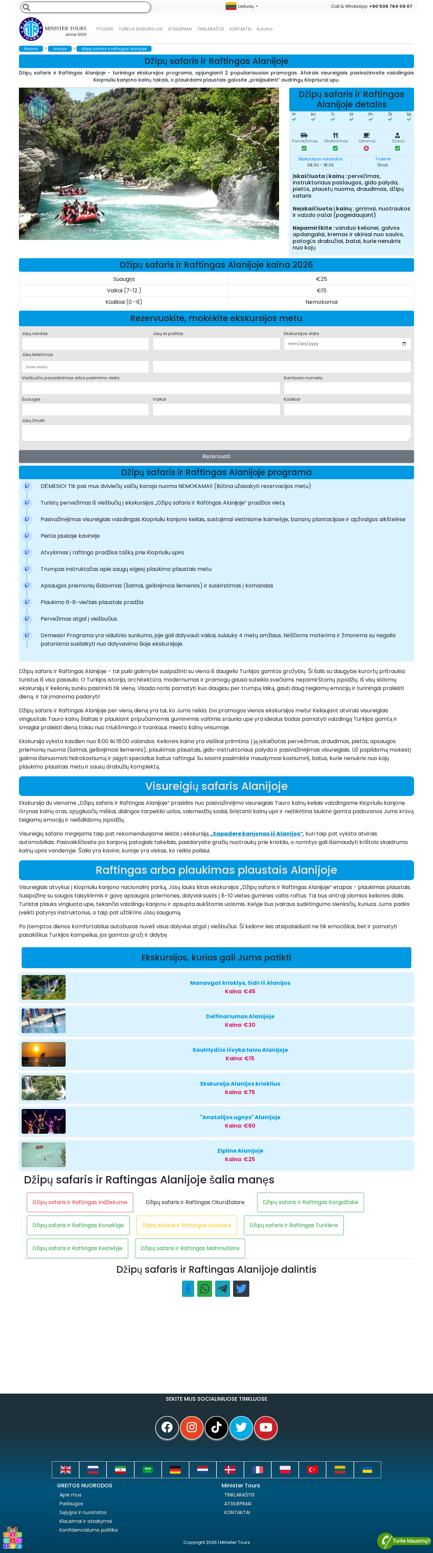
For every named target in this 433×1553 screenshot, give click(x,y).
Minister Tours (65, 31)
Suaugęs (31, 399)
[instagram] (192, 1428)
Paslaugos (71, 1503)
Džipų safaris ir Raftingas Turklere (294, 1225)
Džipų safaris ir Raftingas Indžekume (80, 1202)
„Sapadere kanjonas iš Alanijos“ (256, 834)
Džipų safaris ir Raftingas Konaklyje (78, 1225)
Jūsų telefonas (37, 354)
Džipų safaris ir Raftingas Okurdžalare (195, 1202)
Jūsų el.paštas (168, 333)
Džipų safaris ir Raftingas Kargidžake (310, 1202)
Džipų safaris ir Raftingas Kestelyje (77, 1248)
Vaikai (159, 399)
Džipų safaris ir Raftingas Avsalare (186, 1225)
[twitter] (241, 1428)
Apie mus (71, 1494)
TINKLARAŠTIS (239, 1494)
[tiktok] (216, 1428)
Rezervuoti (216, 456)
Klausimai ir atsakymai (86, 1521)
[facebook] (167, 1428)
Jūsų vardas (35, 333)
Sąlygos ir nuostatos (83, 1512)
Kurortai (265, 29)
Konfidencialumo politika (89, 1530)
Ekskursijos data (301, 333)
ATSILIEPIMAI (180, 29)
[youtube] (266, 1428)
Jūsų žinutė (33, 420)
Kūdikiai (292, 399)
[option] (154, 164)
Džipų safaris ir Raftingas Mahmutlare (190, 1248)
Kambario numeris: (303, 378)
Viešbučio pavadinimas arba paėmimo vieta (70, 378)
